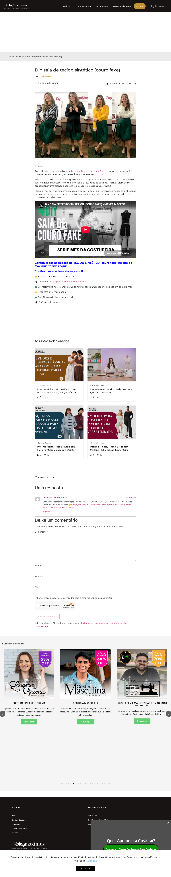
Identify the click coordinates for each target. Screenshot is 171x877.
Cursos (139, 6)
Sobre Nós (92, 816)
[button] (61, 783)
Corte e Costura (83, 6)
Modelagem (102, 6)
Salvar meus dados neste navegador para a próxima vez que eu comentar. (74, 598)
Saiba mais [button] (91, 861)
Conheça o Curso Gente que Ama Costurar (131, 849)
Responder (46, 512)
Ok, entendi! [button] (85, 869)
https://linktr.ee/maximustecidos (70, 281)
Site (37, 587)
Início (12, 56)
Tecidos (66, 6)
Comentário (41, 532)
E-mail (39, 576)
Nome (38, 566)
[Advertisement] (85, 32)
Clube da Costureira (52, 497)
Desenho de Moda (122, 6)
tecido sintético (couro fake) (86, 171)
